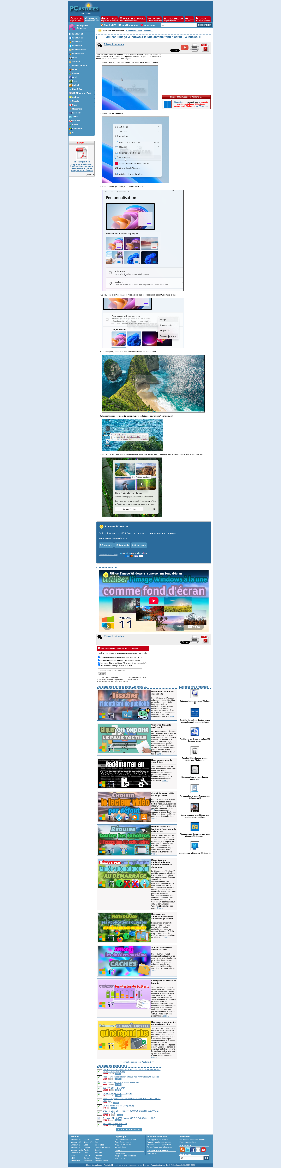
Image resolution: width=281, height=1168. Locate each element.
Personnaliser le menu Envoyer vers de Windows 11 (195, 797)
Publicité (107, 1165)
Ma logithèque (120, 1147)
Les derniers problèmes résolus (192, 1140)
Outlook (87, 1155)
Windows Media (101, 1161)
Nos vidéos (149, 25)
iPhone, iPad (89, 1142)
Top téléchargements (123, 1142)
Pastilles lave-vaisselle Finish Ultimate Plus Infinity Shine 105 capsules (131, 1077)
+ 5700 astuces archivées (108, 678)
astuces (165, 1140)
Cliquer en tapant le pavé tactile (161, 726)
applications (156, 1140)
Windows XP (76, 1153)
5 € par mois (106, 545)
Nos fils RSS (110, 25)
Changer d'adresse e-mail (137, 678)
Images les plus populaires (125, 1156)
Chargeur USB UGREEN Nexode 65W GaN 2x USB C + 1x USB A (129, 1118)
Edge (86, 1145)
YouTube (98, 1153)
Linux (73, 1155)
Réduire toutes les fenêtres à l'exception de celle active (163, 828)
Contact (146, 1165)
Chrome (87, 1148)
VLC (153, 810)
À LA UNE (76, 19)
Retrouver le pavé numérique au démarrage (194, 778)
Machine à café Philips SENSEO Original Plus (121, 1082)
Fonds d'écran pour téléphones (159, 1147)
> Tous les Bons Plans (129, 1129)
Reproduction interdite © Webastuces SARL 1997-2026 (173, 1165)
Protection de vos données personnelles (113, 681)
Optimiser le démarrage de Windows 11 (195, 702)
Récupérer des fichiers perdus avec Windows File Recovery (195, 835)
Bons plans (151, 1153)
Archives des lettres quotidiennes (111, 679)
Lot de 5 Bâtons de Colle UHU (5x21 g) (118, 1106)
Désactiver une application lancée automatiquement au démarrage (161, 863)
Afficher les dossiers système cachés (161, 948)
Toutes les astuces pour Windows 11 (136, 1062)
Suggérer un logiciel (123, 1145)
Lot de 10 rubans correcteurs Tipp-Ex (117, 1094)
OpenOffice (99, 1145)
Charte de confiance (94, 1165)
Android (87, 1140)
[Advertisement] (155, 8)
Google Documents (102, 1148)
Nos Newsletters (130, 25)
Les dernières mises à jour (125, 1140)
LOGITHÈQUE (109, 19)
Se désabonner (133, 679)
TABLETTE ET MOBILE (132, 19)
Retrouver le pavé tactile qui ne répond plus (163, 1023)
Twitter (86, 1158)
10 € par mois (122, 545)
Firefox (86, 1150)
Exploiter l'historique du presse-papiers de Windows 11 (195, 759)
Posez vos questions (187, 1142)
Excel (97, 1142)
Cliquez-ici (90, 174)
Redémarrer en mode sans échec (161, 761)
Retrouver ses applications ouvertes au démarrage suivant (162, 916)
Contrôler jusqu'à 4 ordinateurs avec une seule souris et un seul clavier (195, 721)
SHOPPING (154, 19)
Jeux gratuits (120, 1158)
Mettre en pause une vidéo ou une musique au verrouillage (195, 816)
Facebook (88, 1161)
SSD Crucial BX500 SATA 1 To (115, 1124)
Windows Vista (77, 1150)
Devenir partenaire (119, 1165)
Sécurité (98, 1155)
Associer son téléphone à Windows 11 (195, 853)
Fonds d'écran (120, 1153)
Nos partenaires (135, 1165)
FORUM (203, 19)
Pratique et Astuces (82, 26)
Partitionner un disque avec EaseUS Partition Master (195, 740)
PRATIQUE (92, 19)
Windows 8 (75, 1145)
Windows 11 (76, 1140)
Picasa (98, 1158)
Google (98, 1150)
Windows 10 (76, 1142)
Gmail (86, 1153)
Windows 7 (75, 1148)
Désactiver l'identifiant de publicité (162, 692)
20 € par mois (139, 545)
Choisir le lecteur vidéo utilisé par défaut (162, 794)
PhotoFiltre (75, 1161)
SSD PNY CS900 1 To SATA (114, 1088)
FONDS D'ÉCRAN (173, 19)
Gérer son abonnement (108, 555)
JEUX (189, 19)
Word (97, 1140)
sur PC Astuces (202, 106)
